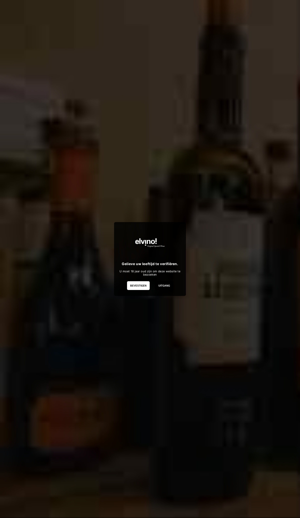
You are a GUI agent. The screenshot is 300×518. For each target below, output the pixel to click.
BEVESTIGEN (138, 285)
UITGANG (164, 285)
